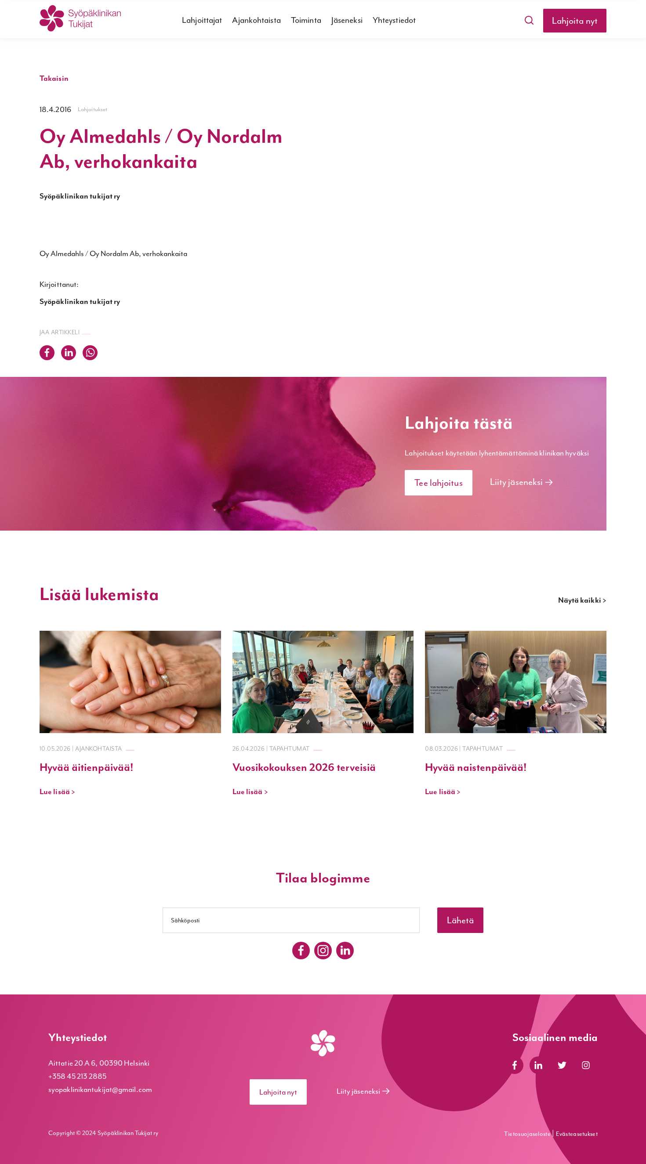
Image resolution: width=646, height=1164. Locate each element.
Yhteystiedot (394, 20)
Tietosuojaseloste (528, 1134)
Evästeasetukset (577, 1134)
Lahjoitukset (92, 109)
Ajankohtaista (256, 20)
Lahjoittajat (202, 20)
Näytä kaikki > (582, 600)
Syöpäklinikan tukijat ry (80, 196)
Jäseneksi (347, 20)
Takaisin (54, 78)
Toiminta (306, 20)
